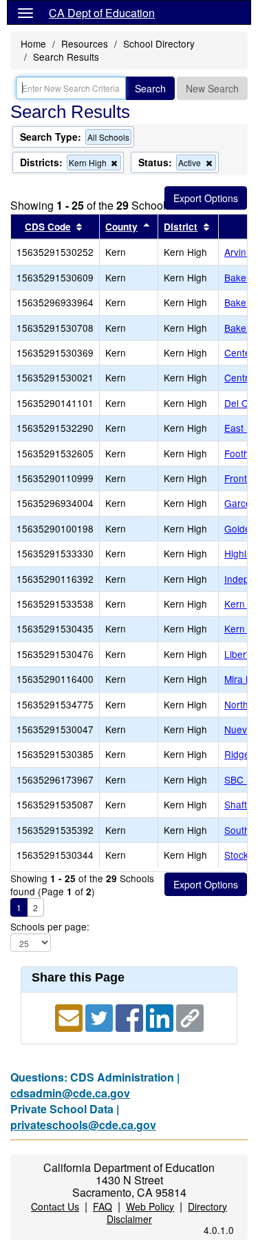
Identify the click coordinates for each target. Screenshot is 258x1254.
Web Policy (150, 1206)
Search (150, 88)
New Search (212, 88)
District (180, 226)
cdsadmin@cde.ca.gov (70, 1093)
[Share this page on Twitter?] (100, 1016)
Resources (84, 43)
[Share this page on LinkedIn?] (161, 1016)
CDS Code (48, 226)
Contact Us (55, 1206)
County (121, 226)
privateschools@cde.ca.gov (83, 1125)
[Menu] (25, 12)
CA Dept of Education (102, 13)
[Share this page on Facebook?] (131, 1016)
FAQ (102, 1206)
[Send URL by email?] (70, 1016)
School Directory (159, 43)
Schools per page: (49, 926)
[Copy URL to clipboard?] (190, 1016)
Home (33, 43)
